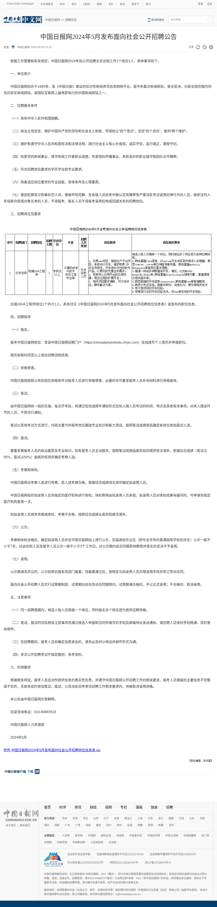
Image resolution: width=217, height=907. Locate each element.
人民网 (66, 835)
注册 (209, 4)
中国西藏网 (189, 835)
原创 (122, 4)
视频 (99, 4)
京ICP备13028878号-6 (158, 862)
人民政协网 (96, 842)
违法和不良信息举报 (78, 854)
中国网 (92, 835)
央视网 (120, 835)
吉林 (116, 818)
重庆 (98, 825)
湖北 (46, 825)
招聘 (169, 807)
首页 (47, 807)
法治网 (112, 842)
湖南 (57, 825)
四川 (108, 825)
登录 (200, 4)
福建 (171, 818)
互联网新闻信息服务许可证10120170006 (120, 854)
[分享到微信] (198, 47)
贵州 (119, 825)
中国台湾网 (171, 835)
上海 (139, 818)
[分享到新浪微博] (204, 47)
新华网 (79, 835)
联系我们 (25, 825)
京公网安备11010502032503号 (85, 862)
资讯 (74, 4)
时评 (62, 4)
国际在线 (106, 835)
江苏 (150, 818)
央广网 (205, 835)
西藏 (140, 825)
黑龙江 (128, 818)
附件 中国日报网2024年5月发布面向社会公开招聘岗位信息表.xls (52, 750)
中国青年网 (135, 835)
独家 (154, 807)
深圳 (171, 825)
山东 (191, 818)
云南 (129, 825)
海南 (88, 825)
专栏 (110, 4)
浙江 (160, 818)
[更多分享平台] (211, 47)
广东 (67, 825)
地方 (148, 4)
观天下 (135, 4)
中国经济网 (153, 835)
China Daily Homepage (20, 3)
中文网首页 (46, 4)
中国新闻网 (78, 842)
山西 (95, 818)
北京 (64, 818)
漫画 (139, 807)
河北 (85, 818)
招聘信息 (71, 19)
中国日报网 (52, 19)
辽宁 (106, 818)
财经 (93, 807)
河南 (202, 818)
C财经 (86, 4)
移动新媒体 (157, 19)
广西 (77, 825)
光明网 (48, 842)
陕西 (150, 825)
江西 (181, 818)
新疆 (160, 825)
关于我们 (11, 825)
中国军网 (62, 842)
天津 (75, 818)
